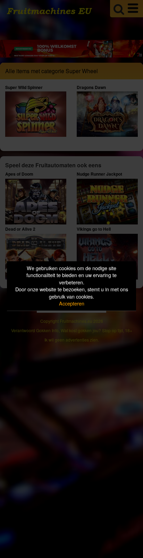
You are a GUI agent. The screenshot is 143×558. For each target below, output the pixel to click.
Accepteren (71, 303)
